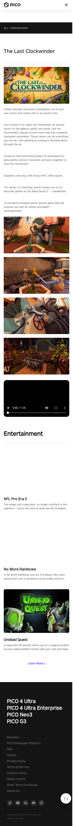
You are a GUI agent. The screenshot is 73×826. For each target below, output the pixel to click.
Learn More (35, 663)
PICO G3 (16, 721)
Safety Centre (16, 779)
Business (13, 737)
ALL (6, 28)
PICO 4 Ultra (21, 701)
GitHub (11, 755)
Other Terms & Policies (22, 785)
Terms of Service (18, 767)
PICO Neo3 (19, 714)
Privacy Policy (16, 761)
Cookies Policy (17, 773)
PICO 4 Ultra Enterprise (34, 707)
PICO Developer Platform (24, 743)
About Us (13, 791)
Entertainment (19, 28)
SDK (10, 749)
